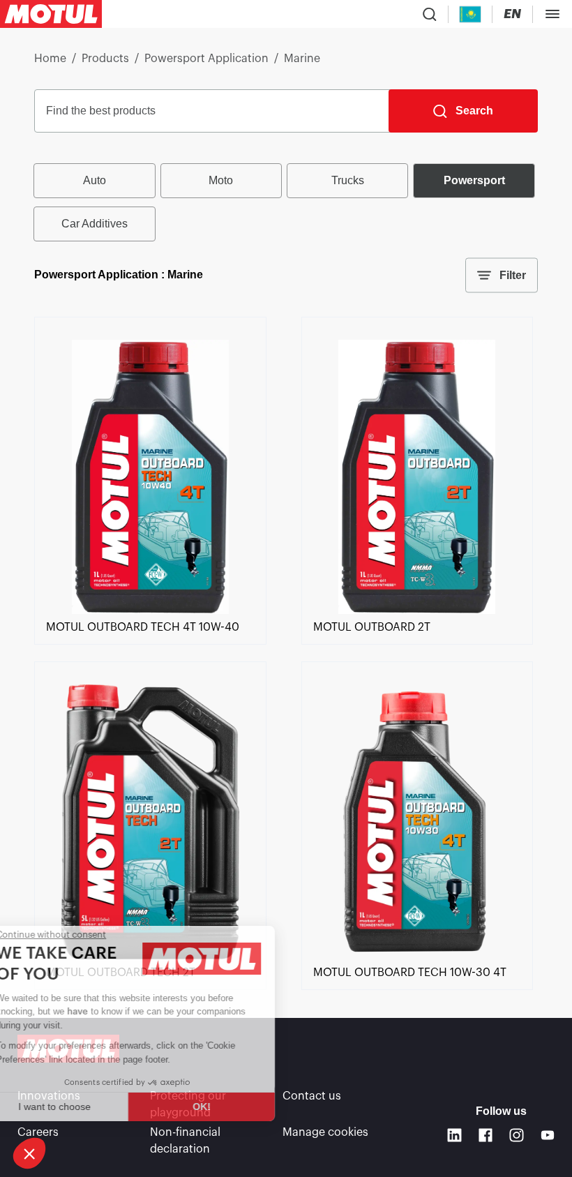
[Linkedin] (454, 1135)
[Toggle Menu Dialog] (552, 14)
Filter (512, 275)
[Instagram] (516, 1135)
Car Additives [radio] (94, 224)
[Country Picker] (470, 14)
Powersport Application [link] (206, 58)
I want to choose (87, 1106)
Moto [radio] (221, 180)
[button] (29, 1153)
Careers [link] (38, 1132)
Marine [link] (302, 58)
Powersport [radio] (474, 180)
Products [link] (105, 58)
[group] (286, 202)
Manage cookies (325, 1132)
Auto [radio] (94, 180)
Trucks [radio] (347, 180)
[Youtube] (548, 1135)
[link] (150, 610)
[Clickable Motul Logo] (51, 14)
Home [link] (50, 58)
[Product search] (430, 14)
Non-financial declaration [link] (185, 1141)
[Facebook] (486, 1135)
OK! (234, 1106)
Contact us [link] (312, 1096)
